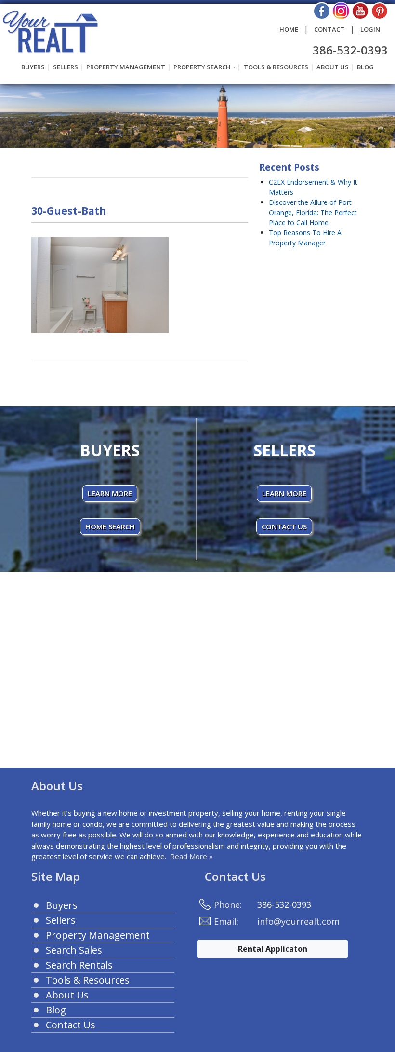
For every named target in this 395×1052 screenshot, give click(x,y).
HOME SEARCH (110, 526)
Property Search (202, 67)
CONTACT (329, 29)
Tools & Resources (276, 67)
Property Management (125, 67)
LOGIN (370, 29)
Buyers (33, 67)
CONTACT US (284, 526)
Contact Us (70, 1024)
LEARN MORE (110, 493)
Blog (365, 67)
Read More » (191, 856)
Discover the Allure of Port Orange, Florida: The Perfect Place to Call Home (313, 212)
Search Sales (74, 950)
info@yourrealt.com (298, 921)
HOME (288, 29)
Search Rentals (79, 964)
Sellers (65, 67)
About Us (332, 67)
